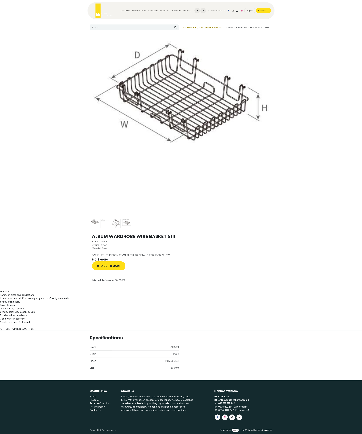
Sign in (250, 10)
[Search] (175, 27)
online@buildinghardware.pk (233, 399)
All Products (189, 27)
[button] (203, 10)
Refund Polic (97, 406)
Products (95, 399)
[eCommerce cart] (197, 10)
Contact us (95, 410)
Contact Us (263, 10)
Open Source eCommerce (260, 430)
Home (93, 396)
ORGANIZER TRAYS (211, 27)
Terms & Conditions (100, 403)
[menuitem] (125, 10)
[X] (233, 11)
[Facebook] (228, 11)
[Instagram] (242, 11)
